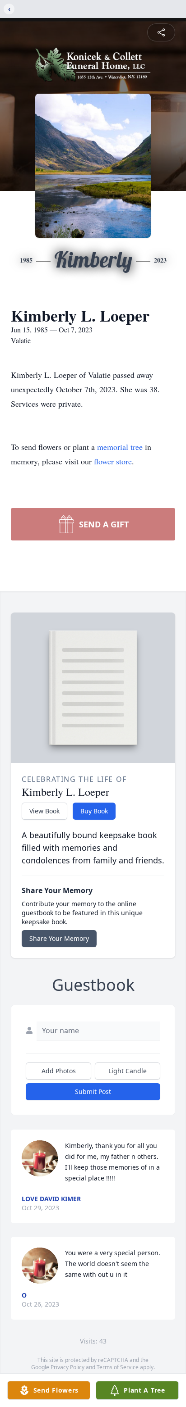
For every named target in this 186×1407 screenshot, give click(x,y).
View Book (44, 811)
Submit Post (93, 1091)
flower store (113, 461)
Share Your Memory (59, 938)
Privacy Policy (67, 1367)
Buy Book (94, 811)
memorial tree (120, 446)
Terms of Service (118, 1367)
